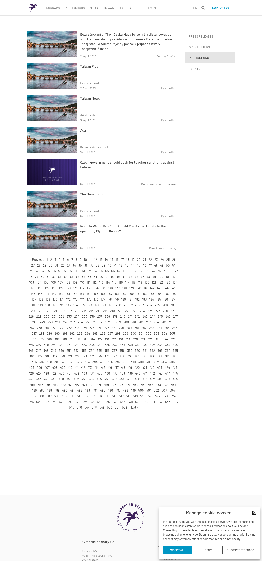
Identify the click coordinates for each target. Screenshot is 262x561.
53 (36, 271)
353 (84, 350)
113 (101, 282)
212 (63, 310)
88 (89, 276)
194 (75, 305)
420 (137, 367)
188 (33, 305)
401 (148, 362)
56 (54, 271)
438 (122, 373)
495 (102, 390)
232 (61, 316)
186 (165, 299)
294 (87, 333)
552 (124, 407)
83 (60, 276)
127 (47, 288)
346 (31, 350)
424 (167, 367)
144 (166, 288)
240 (122, 316)
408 (55, 367)
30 (51, 265)
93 (118, 276)
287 (34, 333)
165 (166, 293)
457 (114, 379)
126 (40, 288)
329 (54, 345)
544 (175, 402)
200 (118, 305)
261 (133, 322)
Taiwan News (90, 98)
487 (41, 390)
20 (139, 259)
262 (141, 322)
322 (150, 339)
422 (152, 367)
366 (32, 356)
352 (76, 350)
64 (101, 271)
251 (57, 322)
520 (143, 396)
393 (87, 362)
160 (131, 293)
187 (173, 299)
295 (95, 333)
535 (107, 402)
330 (61, 345)
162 (145, 293)
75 (164, 271)
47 (150, 265)
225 (157, 310)
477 (113, 384)
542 (160, 402)
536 (115, 402)
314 (92, 339)
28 (38, 265)
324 (165, 339)
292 (72, 333)
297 (110, 333)
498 (125, 390)
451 (69, 379)
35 (80, 265)
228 (31, 316)
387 (41, 362)
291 (64, 333)
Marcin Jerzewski (90, 83)
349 (53, 350)
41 (115, 265)
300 (133, 333)
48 (156, 265)
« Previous (37, 259)
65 (107, 271)
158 (117, 293)
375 (99, 356)
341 (145, 345)
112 (95, 282)
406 (39, 367)
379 (129, 356)
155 (96, 293)
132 (82, 288)
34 (74, 265)
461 (145, 379)
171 (62, 299)
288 (41, 333)
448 (46, 379)
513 (93, 396)
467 (40, 384)
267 (31, 328)
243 (144, 316)
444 (167, 373)
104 (38, 282)
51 (173, 265)
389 (57, 362)
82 (54, 276)
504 (172, 390)
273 (76, 328)
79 (36, 276)
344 (167, 345)
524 (173, 396)
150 (61, 293)
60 (78, 271)
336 (107, 345)
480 (135, 384)
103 (31, 282)
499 (133, 390)
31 (56, 265)
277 (106, 328)
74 (159, 271)
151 (68, 293)
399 (133, 362)
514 (100, 396)
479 (128, 384)
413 (90, 367)
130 (68, 288)
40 (109, 265)
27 (33, 265)
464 (167, 379)
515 (107, 396)
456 (107, 379)
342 (152, 345)
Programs (52, 8)
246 (168, 316)
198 (103, 305)
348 (46, 350)
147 (40, 293)
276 (99, 328)
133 (89, 288)
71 (142, 271)
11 (90, 259)
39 (103, 265)
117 (127, 282)
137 (117, 288)
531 (77, 402)
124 (175, 282)
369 (54, 356)
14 (106, 259)
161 (138, 293)
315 (99, 339)
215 (84, 310)
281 (136, 328)
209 (41, 310)
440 (138, 373)
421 (144, 367)
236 (92, 316)
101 (168, 276)
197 (97, 305)
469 (55, 384)
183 (144, 299)
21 (144, 259)
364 (167, 350)
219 (112, 310)
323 (157, 339)
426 (31, 373)
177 (103, 299)
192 (61, 305)
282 (144, 328)
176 (96, 299)
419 (130, 367)
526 (38, 402)
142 (152, 288)
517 (121, 396)
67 (118, 271)
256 (95, 322)
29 (44, 265)
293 (79, 333)
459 (129, 379)
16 (117, 259)
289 (49, 333)
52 (30, 271)
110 (82, 282)
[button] (254, 513)
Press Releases (201, 36)
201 (126, 305)
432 (76, 373)
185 (158, 299)
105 (46, 282)
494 (95, 390)
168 (41, 299)
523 (165, 396)
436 (107, 373)
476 (106, 384)
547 (86, 407)
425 (175, 367)
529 (61, 402)
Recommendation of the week (158, 184)
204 (149, 305)
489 (57, 390)
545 (71, 407)
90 (101, 276)
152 (75, 293)
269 (47, 328)
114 (108, 282)
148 (46, 293)
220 (120, 310)
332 (76, 345)
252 (65, 322)
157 (110, 293)
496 (110, 390)
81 (48, 276)
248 (34, 322)
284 (159, 328)
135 (103, 288)
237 (99, 316)
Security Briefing (166, 56)
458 (122, 379)
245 (160, 316)
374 (91, 356)
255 (88, 322)
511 (79, 396)
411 (76, 367)
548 (94, 407)
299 (125, 333)
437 (114, 373)
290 (57, 333)
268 (39, 328)
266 (171, 322)
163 (152, 293)
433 (84, 373)
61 (83, 271)
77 (176, 271)
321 (142, 339)
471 (70, 384)
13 (101, 259)
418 (123, 367)
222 (134, 310)
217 (98, 310)
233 (69, 316)
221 (127, 310)
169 (48, 299)
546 (79, 407)
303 (156, 333)
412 (83, 367)
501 (148, 390)
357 (114, 350)
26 (174, 259)
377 (114, 356)
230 (46, 316)
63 (95, 271)
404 (172, 362)
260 (126, 322)
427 (38, 373)
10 (85, 259)
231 (54, 316)
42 (120, 265)
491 (72, 390)
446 (31, 379)
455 (99, 379)
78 (30, 276)
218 (105, 310)
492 (79, 390)
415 (103, 367)
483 (158, 384)
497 (117, 390)
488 (49, 390)
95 (130, 276)
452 (76, 379)
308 (49, 339)
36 (86, 265)
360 (137, 350)
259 (118, 322)
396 (110, 362)
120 (147, 282)
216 (91, 310)
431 (69, 373)
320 (135, 339)
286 (174, 328)
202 (133, 305)
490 (65, 390)
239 (115, 316)
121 (154, 282)
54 (42, 271)
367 (39, 356)
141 (145, 288)
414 (96, 367)
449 (53, 379)
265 (164, 322)
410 (70, 367)
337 (114, 345)
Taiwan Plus (89, 66)
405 (31, 367)
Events (153, 8)
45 (138, 265)
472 (77, 384)
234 (76, 316)
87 (83, 276)
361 (145, 350)
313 (85, 339)
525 (31, 402)
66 (113, 271)
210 (49, 310)
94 (124, 276)
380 (136, 356)
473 (84, 384)
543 (167, 402)
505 (33, 396)
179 (116, 299)
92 (113, 276)
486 (34, 390)
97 (142, 276)
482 (150, 384)
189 (40, 305)
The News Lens (91, 194)
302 (148, 333)
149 (54, 293)
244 (152, 316)
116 (121, 282)
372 (76, 356)
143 (159, 288)
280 (129, 328)
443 (160, 373)
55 (48, 271)
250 (50, 322)
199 (111, 305)
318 (120, 339)
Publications (75, 8)
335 (99, 345)
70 (136, 271)
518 (128, 396)
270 (54, 328)
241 (130, 316)
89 (95, 276)
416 (110, 367)
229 (38, 316)
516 (114, 396)
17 (122, 259)
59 (71, 271)
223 (142, 310)
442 (152, 373)
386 (34, 362)
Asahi (84, 130)
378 (121, 356)
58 (66, 271)
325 (173, 339)
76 (170, 271)
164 (159, 293)
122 (160, 282)
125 (33, 288)
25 (168, 259)
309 (57, 339)
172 (68, 299)
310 (64, 339)
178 (109, 299)
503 (164, 390)
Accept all (177, 550)
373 (84, 356)
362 (152, 350)
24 (162, 259)
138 (124, 288)
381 (144, 356)
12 (95, 259)
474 (92, 384)
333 (84, 345)
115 (114, 282)
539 (137, 402)
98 (148, 276)
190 (47, 305)
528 (54, 402)
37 (91, 265)
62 (89, 271)
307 (41, 339)
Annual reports (169, 547)
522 (157, 396)
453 (84, 379)
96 (136, 276)
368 (47, 356)
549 (102, 407)
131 (75, 288)
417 (117, 367)
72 (147, 271)
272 (69, 328)
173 (75, 299)
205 (157, 305)
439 (130, 373)
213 (70, 310)
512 (86, 396)
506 (41, 396)
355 (99, 350)
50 (168, 265)
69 (130, 271)
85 (71, 276)
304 (164, 333)
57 (60, 271)
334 (92, 345)
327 (38, 345)
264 (156, 322)
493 (87, 390)
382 (151, 356)
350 (61, 350)
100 (160, 276)
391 (72, 362)
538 (130, 402)
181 (131, 299)
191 (55, 305)
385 (174, 356)
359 (129, 350)
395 (102, 362)
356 (107, 350)
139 (131, 288)
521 (150, 396)
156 (103, 293)
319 (127, 339)
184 (151, 299)
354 (91, 350)
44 (132, 265)
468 (48, 384)
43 (126, 265)
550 (109, 407)
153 (82, 293)
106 (53, 282)
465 (175, 379)
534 (99, 402)
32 (62, 265)
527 (46, 402)
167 (34, 299)
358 (122, 350)
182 (137, 299)
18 (127, 259)
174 (82, 299)
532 (84, 402)
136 (110, 288)
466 (32, 384)
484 (166, 384)
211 (56, 310)
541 (153, 402)
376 (106, 356)
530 (69, 402)
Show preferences (240, 550)
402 (156, 362)
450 (61, 379)
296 (102, 333)
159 (124, 293)
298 (117, 333)
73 (153, 271)
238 (107, 316)
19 (133, 259)
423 (159, 367)
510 (72, 396)
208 (33, 310)
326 (31, 345)
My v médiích (168, 88)
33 (68, 265)
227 (173, 310)
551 (117, 407)
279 (121, 328)
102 (175, 276)
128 (54, 288)
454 (91, 379)
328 (46, 345)
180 (123, 299)
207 (172, 305)
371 (70, 356)
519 (135, 396)
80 (42, 276)
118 (134, 282)
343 (160, 345)
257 (103, 322)
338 (122, 345)
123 (168, 282)
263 (148, 322)
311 (71, 339)
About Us (136, 8)
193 (68, 305)
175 (89, 299)
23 (156, 259)
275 (91, 328)
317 (113, 339)
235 (84, 316)
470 (63, 384)
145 (173, 288)
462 (152, 379)
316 (106, 339)
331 (69, 345)
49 (162, 265)
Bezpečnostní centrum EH (95, 147)
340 (138, 345)
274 (84, 328)
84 (66, 276)
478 (121, 384)
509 (64, 396)
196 (89, 305)
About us (173, 541)
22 (150, 259)
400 (141, 362)
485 (173, 384)
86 (77, 276)
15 (111, 259)
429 (54, 373)
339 (130, 345)
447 (38, 379)
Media (94, 8)
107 (60, 282)
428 (46, 373)
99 (154, 276)
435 (99, 373)
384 (167, 356)
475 (99, 384)
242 (137, 316)
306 (33, 339)
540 (145, 402)
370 (62, 356)
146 (33, 293)
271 (62, 328)
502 (156, 390)
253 (72, 322)
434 (92, 373)
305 (172, 333)
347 (38, 350)
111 (88, 282)
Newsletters (171, 558)
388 (49, 362)
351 (69, 350)
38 (97, 265)
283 (151, 328)
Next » (134, 407)
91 (107, 276)
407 (47, 367)
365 (175, 350)
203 (141, 305)
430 (61, 373)
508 (56, 396)
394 (95, 362)
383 (159, 356)
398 (125, 362)
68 (124, 271)
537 (122, 402)
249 (42, 322)
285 (167, 328)
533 (92, 402)
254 (80, 322)
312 (78, 339)
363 (160, 350)
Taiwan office (114, 8)
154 (89, 293)
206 (165, 305)
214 (77, 310)
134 (96, 288)
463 (160, 379)
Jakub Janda (87, 115)
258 (110, 322)
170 (55, 299)
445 (175, 373)
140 (138, 288)
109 (75, 282)
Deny (208, 550)
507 (49, 396)
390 (65, 362)
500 (141, 390)
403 (164, 362)
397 (117, 362)
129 (61, 288)
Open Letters (199, 47)
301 (141, 333)
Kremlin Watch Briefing (162, 248)
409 (62, 367)
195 (82, 305)
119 (140, 282)
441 (145, 373)
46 (144, 265)
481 (143, 384)
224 (150, 310)
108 (67, 282)
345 (175, 345)
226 (165, 310)
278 (113, 328)
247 (175, 316)
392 (79, 362)
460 (137, 379)
